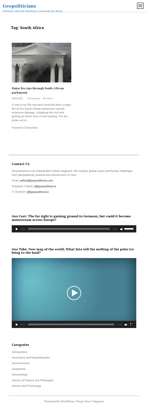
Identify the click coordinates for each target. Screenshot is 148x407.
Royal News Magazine (90, 401)
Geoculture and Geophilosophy (31, 357)
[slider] (129, 228)
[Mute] (121, 229)
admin (49, 98)
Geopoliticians (19, 6)
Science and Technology (26, 386)
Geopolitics (31, 127)
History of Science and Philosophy (33, 380)
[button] (74, 293)
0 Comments (33, 98)
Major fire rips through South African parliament (38, 90)
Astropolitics (19, 352)
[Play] (16, 229)
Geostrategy (19, 374)
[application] (74, 228)
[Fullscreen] (131, 324)
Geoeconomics (21, 363)
